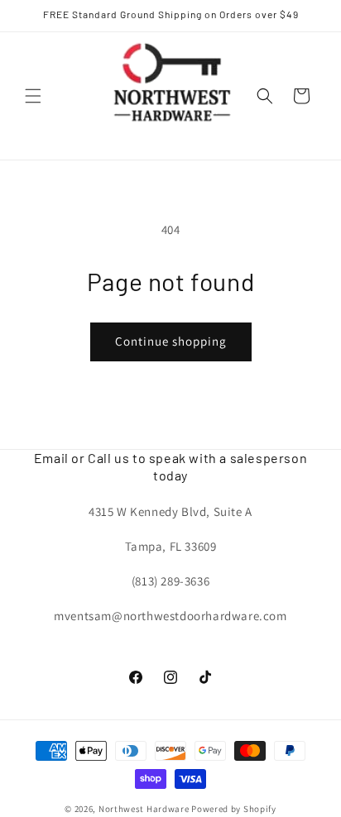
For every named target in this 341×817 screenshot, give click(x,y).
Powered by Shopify (233, 809)
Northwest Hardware (144, 809)
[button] (33, 96)
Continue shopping (171, 341)
